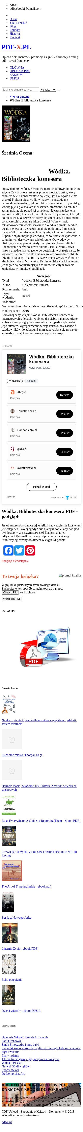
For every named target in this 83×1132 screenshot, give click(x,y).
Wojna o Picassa (12, 1062)
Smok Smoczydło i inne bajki (20, 1044)
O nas (13, 19)
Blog (13, 26)
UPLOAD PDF (20, 71)
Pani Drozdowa (12, 1041)
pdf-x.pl (7, 1122)
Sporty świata (10, 1070)
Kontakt (15, 37)
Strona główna (20, 96)
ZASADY (16, 74)
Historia (15, 33)
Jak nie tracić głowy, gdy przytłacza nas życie (30, 1059)
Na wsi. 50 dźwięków (16, 1066)
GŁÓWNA (17, 67)
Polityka (15, 30)
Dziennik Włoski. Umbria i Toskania (25, 1037)
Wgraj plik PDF (12, 598)
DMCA (15, 78)
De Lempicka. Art (13, 1073)
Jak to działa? (18, 22)
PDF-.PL (16, 47)
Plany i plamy (10, 1055)
